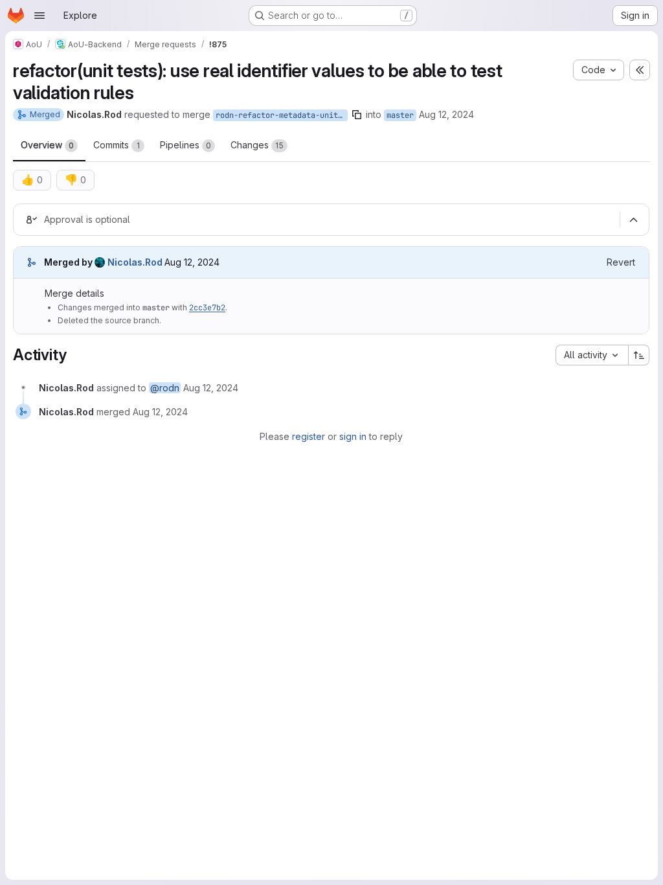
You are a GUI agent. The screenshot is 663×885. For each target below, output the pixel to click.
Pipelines (185, 144)
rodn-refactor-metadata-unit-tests (282, 115)
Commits (116, 144)
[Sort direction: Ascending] (639, 355)
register (308, 436)
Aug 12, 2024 (446, 114)
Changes (257, 144)
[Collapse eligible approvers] (633, 219)
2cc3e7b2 (207, 308)
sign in (352, 436)
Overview (47, 144)
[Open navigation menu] (39, 15)
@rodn (164, 387)
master (400, 115)
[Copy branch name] (357, 114)
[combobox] (592, 355)
